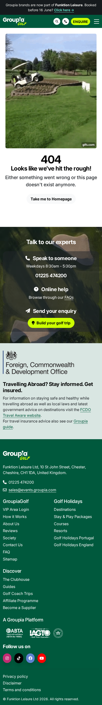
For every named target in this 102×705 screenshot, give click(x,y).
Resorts (60, 530)
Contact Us (13, 544)
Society (9, 537)
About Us (11, 523)
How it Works (15, 516)
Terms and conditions (22, 689)
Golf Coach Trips (18, 593)
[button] (65, 21)
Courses (61, 523)
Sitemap (10, 559)
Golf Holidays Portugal (74, 537)
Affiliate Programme (20, 600)
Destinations (65, 509)
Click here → (64, 10)
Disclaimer (12, 683)
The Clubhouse (16, 579)
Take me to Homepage (51, 199)
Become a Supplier (19, 607)
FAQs (69, 297)
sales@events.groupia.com (32, 489)
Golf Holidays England (73, 544)
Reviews (10, 530)
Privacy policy (15, 676)
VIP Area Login (16, 509)
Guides (9, 586)
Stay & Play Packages (73, 516)
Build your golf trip (53, 322)
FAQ (6, 552)
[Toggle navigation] (96, 21)
